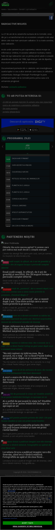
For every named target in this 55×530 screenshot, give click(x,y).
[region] (27, 503)
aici (49, 498)
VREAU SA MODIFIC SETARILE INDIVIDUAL (27, 526)
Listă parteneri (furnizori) (10, 518)
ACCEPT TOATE (27, 523)
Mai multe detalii (11, 490)
